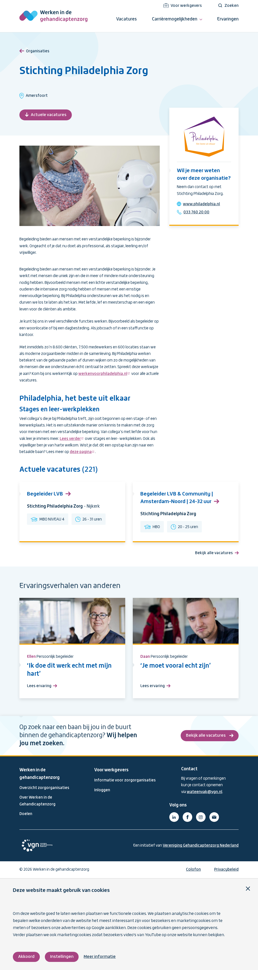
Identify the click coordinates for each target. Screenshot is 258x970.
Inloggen (102, 790)
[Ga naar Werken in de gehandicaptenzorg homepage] (53, 16)
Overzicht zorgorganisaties (44, 788)
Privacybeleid (226, 869)
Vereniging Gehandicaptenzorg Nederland (201, 845)
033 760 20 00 (196, 212)
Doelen (25, 814)
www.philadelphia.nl (201, 204)
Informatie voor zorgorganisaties (125, 780)
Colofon (193, 869)
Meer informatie (100, 957)
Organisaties (37, 51)
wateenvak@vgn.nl (204, 792)
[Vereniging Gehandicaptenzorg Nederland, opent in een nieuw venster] (37, 845)
